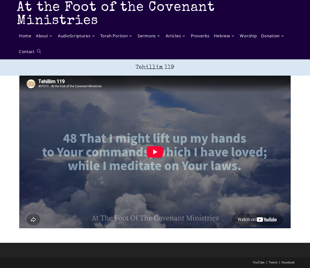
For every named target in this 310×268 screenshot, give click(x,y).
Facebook (288, 262)
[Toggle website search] (39, 51)
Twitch (273, 262)
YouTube (259, 262)
